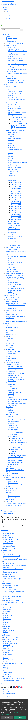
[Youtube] (16, 687)
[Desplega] (16, 511)
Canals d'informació (9, 548)
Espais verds (7, 619)
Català (8, 11)
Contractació (7, 561)
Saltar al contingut (7, 3)
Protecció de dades (9, 693)
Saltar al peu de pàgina (9, 4)
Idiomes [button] (5, 9)
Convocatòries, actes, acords (11, 556)
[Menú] (1, 32)
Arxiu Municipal (8, 641)
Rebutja (7, 717)
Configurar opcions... (6, 714)
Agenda (5, 667)
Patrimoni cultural (8, 615)
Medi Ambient (7, 654)
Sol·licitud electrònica (9, 589)
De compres (7, 628)
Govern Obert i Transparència (12, 578)
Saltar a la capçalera (8, 1)
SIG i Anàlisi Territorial (9, 650)
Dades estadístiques (9, 608)
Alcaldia (5, 532)
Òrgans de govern (8, 534)
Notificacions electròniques (11, 600)
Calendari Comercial (9, 576)
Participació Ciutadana (10, 639)
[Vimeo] (19, 687)
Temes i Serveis (5, 635)
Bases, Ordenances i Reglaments (13, 558)
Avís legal (6, 695)
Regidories (6, 535)
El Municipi (4, 604)
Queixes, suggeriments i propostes (13, 591)
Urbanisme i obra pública (10, 572)
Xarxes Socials (7, 673)
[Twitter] (11, 687)
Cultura (5, 623)
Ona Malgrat (7, 676)
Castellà (8, 13)
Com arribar (7, 610)
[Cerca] (21, 30)
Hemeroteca (7, 682)
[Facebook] (14, 687)
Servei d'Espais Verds (9, 660)
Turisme (3, 684)
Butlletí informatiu (8, 669)
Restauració (6, 626)
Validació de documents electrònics (13, 602)
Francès (8, 19)
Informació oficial (6, 550)
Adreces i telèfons (8, 630)
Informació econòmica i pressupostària (15, 559)
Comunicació (5, 661)
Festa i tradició (7, 624)
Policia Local (7, 648)
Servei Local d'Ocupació (10, 647)
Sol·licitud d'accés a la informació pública (15, 593)
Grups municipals (8, 545)
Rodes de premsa (8, 671)
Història (5, 606)
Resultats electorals (9, 546)
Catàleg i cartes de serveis (11, 637)
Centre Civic (6, 645)
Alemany (8, 17)
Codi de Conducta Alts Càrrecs (12, 539)
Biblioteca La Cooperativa (10, 643)
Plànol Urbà (6, 611)
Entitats (5, 632)
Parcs (5, 621)
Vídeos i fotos (7, 674)
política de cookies (16, 712)
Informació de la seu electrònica (12, 580)
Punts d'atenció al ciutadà (11, 585)
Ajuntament (4, 530)
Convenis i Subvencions (10, 563)
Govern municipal (8, 541)
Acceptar (20, 717)
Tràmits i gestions (9, 511)
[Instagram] (22, 687)
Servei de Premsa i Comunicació (12, 663)
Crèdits (5, 689)
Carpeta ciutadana (8, 595)
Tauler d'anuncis (8, 554)
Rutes (5, 613)
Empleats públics (8, 574)
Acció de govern (8, 543)
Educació (6, 652)
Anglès (8, 15)
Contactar (4, 8)
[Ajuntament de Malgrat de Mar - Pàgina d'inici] (10, 26)
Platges (5, 617)
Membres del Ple (8, 537)
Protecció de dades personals (12, 582)
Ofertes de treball (8, 552)
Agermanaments (8, 634)
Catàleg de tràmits (8, 514)
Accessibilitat (7, 697)
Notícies (5, 665)
